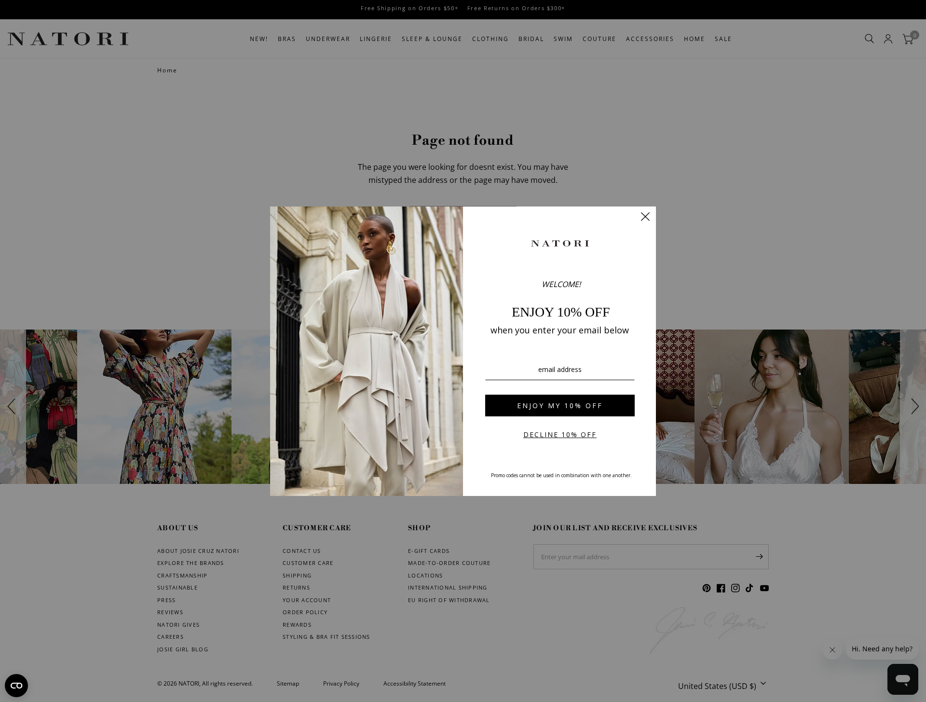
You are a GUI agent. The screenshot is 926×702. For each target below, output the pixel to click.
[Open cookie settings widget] (16, 685)
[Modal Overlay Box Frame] (463, 351)
